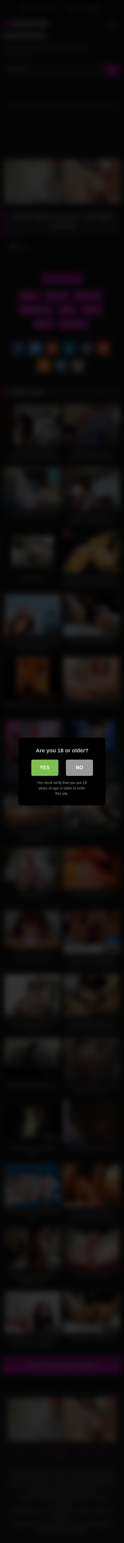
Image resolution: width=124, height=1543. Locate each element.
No (79, 767)
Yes (45, 767)
